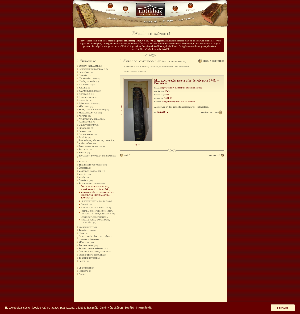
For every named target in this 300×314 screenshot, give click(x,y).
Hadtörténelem (89, 78)
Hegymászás (87, 84)
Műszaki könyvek (90, 112)
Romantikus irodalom (92, 146)
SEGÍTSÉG (190, 8)
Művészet (86, 242)
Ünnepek (85, 168)
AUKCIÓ (167, 20)
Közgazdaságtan (89, 103)
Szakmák (85, 149)
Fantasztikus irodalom (93, 69)
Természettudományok (93, 248)
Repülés (85, 137)
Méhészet (86, 106)
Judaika (84, 87)
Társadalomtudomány (92, 183)
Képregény (86, 94)
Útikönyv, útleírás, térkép (95, 251)
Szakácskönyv (88, 227)
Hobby (84, 233)
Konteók (85, 100)
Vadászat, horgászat (92, 171)
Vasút (84, 177)
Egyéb (84, 261)
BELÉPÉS (175, 8)
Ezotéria (86, 180)
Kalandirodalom (90, 91)
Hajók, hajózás (89, 81)
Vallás (85, 174)
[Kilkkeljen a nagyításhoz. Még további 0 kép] (137, 140)
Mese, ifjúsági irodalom (94, 109)
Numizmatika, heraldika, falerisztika (92, 120)
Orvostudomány (89, 125)
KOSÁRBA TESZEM (209, 112)
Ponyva (85, 131)
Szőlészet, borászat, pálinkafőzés (97, 157)
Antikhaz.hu (150, 10)
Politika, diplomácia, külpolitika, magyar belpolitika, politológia (98, 212)
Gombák (85, 75)
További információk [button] (138, 307)
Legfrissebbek (86, 267)
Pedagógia (86, 128)
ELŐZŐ (127, 155)
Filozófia (86, 72)
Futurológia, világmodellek (96, 207)
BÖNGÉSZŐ (130, 20)
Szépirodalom (88, 245)
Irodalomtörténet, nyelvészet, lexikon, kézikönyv (95, 237)
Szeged (84, 152)
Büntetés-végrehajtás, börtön (96, 201)
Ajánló (82, 274)
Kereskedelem (88, 97)
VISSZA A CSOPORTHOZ (213, 61)
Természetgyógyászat (93, 164)
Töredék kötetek (89, 258)
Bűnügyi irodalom (90, 66)
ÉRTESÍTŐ (150, 20)
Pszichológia (88, 134)
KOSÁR (125, 8)
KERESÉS (110, 8)
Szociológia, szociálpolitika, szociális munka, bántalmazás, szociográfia (95, 220)
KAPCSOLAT (186, 20)
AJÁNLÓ (112, 20)
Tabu (83, 161)
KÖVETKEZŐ (214, 155)
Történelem (87, 230)
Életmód (86, 204)
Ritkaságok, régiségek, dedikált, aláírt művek (97, 142)
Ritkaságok (85, 271)
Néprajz (85, 115)
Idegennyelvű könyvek (92, 254)
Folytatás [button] (282, 307)
